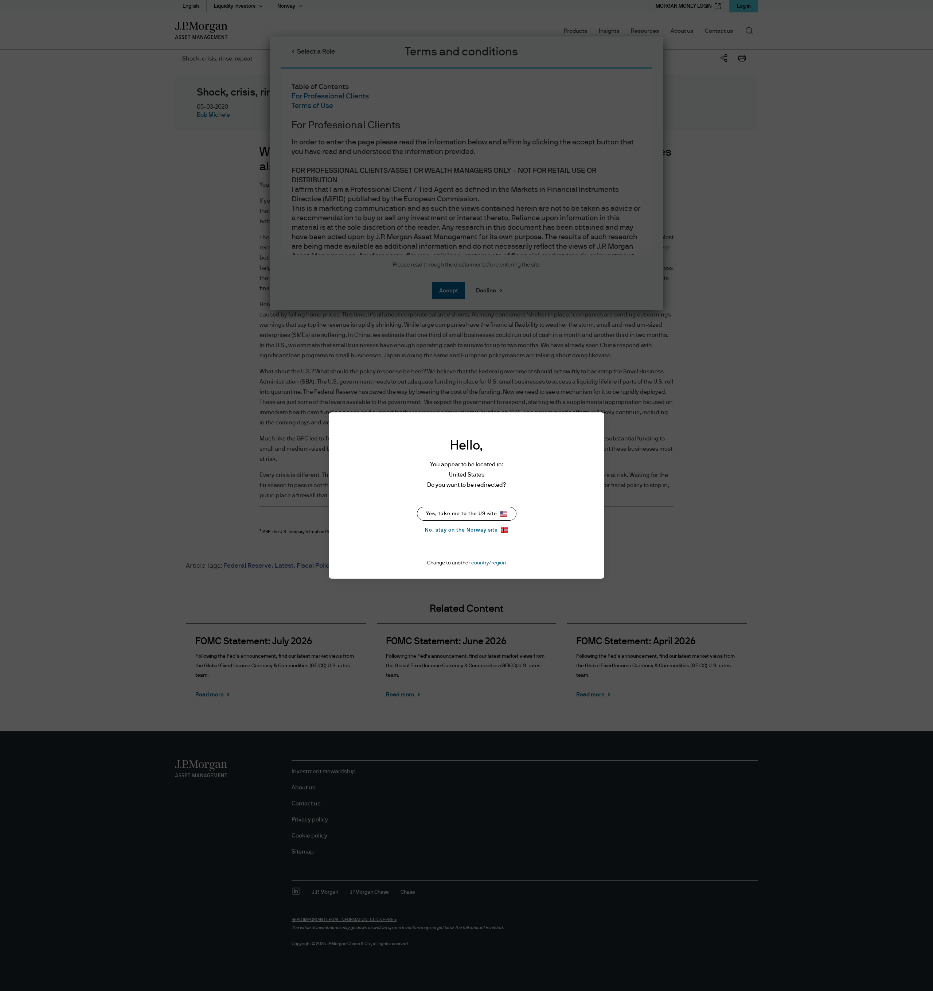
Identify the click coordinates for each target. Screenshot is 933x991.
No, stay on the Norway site (461, 530)
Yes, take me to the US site (461, 513)
